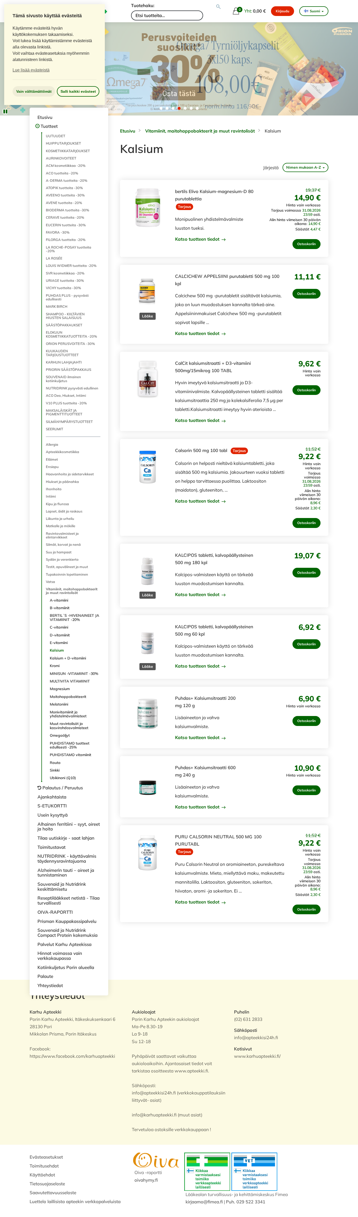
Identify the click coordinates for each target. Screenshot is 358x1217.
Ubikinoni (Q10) (63, 777)
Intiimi (51, 496)
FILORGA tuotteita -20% (65, 240)
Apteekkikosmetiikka (62, 452)
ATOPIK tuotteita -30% (64, 188)
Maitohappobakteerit (68, 696)
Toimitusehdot (44, 1166)
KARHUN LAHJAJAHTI (64, 362)
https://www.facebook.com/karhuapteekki (72, 1056)
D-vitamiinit (60, 635)
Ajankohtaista (51, 797)
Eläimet (52, 459)
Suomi (315, 11)
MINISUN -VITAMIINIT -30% (74, 673)
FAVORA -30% (57, 232)
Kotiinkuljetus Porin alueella (65, 967)
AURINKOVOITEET (61, 158)
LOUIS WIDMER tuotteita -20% (71, 265)
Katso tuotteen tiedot (198, 239)
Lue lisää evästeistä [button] (31, 70)
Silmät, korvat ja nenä (63, 544)
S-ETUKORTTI (52, 805)
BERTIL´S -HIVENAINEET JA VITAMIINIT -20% (74, 617)
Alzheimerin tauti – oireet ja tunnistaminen (65, 872)
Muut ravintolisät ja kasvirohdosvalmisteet (69, 725)
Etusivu (44, 117)
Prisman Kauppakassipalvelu (66, 921)
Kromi (54, 665)
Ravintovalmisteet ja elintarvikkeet (62, 535)
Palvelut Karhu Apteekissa (64, 944)
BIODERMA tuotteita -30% (67, 210)
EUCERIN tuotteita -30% (66, 225)
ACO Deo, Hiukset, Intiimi (66, 395)
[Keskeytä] (5, 111)
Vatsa (50, 582)
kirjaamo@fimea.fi (204, 1201)
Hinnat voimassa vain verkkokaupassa (59, 955)
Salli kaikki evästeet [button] (78, 91)
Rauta (55, 762)
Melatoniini (59, 704)
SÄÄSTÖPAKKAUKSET (64, 325)
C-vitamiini (59, 627)
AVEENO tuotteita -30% (65, 195)
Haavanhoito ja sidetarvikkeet (70, 474)
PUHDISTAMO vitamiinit (70, 754)
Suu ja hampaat (59, 552)
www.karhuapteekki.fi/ (257, 1056)
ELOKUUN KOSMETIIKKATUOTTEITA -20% (71, 334)
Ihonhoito (54, 489)
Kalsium (57, 650)
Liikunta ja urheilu (60, 518)
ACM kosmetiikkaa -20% (65, 165)
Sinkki (54, 770)
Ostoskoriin (306, 244)
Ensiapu (52, 467)
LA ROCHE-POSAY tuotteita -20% (68, 249)
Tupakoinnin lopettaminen (67, 574)
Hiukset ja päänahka (62, 482)
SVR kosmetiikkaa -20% (65, 273)
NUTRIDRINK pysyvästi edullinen (72, 388)
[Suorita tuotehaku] (218, 7)
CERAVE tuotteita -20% (65, 217)
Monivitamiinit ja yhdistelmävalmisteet (68, 714)
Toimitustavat (51, 847)
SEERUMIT (54, 429)
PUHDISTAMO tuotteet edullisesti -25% (69, 745)
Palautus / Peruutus (62, 787)
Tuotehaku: (142, 5)
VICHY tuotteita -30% (63, 288)
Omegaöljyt (60, 735)
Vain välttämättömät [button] (34, 91)
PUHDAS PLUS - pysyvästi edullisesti (67, 297)
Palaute (45, 976)
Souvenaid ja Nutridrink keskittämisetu (61, 886)
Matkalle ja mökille (60, 526)
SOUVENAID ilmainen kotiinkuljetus (63, 379)
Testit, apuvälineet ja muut (67, 567)
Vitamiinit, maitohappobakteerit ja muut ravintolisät (71, 591)
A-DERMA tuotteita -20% (66, 180)
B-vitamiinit (59, 607)
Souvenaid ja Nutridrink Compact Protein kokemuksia (67, 932)
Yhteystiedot (50, 985)
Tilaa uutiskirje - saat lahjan (65, 838)
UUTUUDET (55, 136)
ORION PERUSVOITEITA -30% (70, 344)
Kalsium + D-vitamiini (68, 658)
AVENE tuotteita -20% (64, 203)
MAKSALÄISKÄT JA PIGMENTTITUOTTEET (64, 412)
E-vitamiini (59, 642)
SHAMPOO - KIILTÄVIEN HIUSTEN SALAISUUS (65, 316)
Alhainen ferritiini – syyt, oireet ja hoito (68, 826)
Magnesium (60, 688)
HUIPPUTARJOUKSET (63, 143)
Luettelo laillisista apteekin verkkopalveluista (75, 1201)
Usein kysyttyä (52, 815)
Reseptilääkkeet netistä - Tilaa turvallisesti (68, 900)
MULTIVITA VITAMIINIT (70, 681)
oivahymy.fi (146, 1180)
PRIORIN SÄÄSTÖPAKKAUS (68, 369)
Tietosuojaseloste (47, 1183)
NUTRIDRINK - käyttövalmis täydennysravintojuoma (66, 858)
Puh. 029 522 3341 (245, 1201)
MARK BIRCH (56, 306)
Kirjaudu (282, 11)
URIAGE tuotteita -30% (65, 280)
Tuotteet (49, 126)
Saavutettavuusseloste (53, 1192)
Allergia (52, 444)
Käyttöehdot (42, 1174)
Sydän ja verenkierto (62, 559)
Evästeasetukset (46, 1157)
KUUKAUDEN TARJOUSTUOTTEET (62, 353)
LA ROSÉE (54, 258)
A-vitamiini (59, 600)
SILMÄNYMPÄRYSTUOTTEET (69, 422)
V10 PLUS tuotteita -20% (66, 403)
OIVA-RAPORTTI (55, 912)
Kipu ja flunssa (57, 504)
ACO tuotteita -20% (62, 173)
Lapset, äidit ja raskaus (64, 511)
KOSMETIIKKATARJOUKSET (68, 151)
